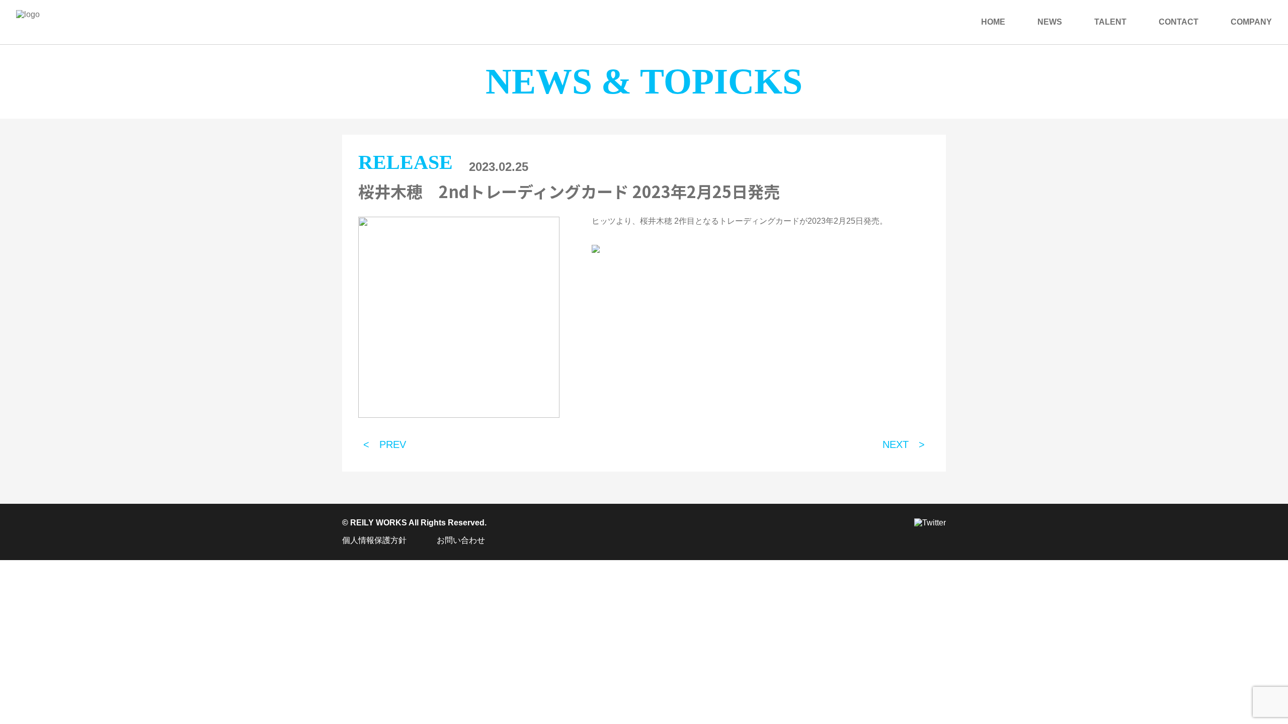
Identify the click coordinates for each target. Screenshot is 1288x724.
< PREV (384, 444)
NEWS (1049, 22)
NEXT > (903, 444)
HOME (993, 22)
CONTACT (1178, 22)
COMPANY (1251, 22)
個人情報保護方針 (374, 540)
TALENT (1110, 22)
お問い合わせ (461, 540)
